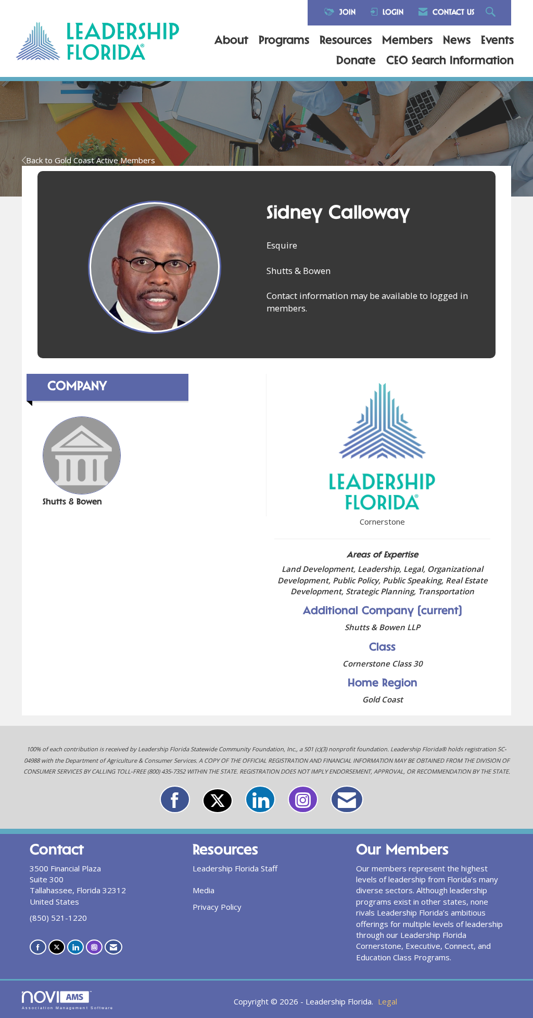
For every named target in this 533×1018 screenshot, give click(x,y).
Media (203, 890)
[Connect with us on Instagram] (303, 799)
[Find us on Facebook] (175, 799)
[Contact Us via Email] (347, 799)
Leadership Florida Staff (235, 868)
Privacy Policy (217, 907)
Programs (284, 41)
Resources (346, 41)
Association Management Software (67, 1008)
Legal (387, 1001)
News (457, 41)
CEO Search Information (450, 61)
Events (497, 41)
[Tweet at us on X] (217, 800)
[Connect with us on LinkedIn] (260, 799)
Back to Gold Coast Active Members (90, 160)
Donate (356, 61)
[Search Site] (492, 13)
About (231, 41)
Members (407, 41)
